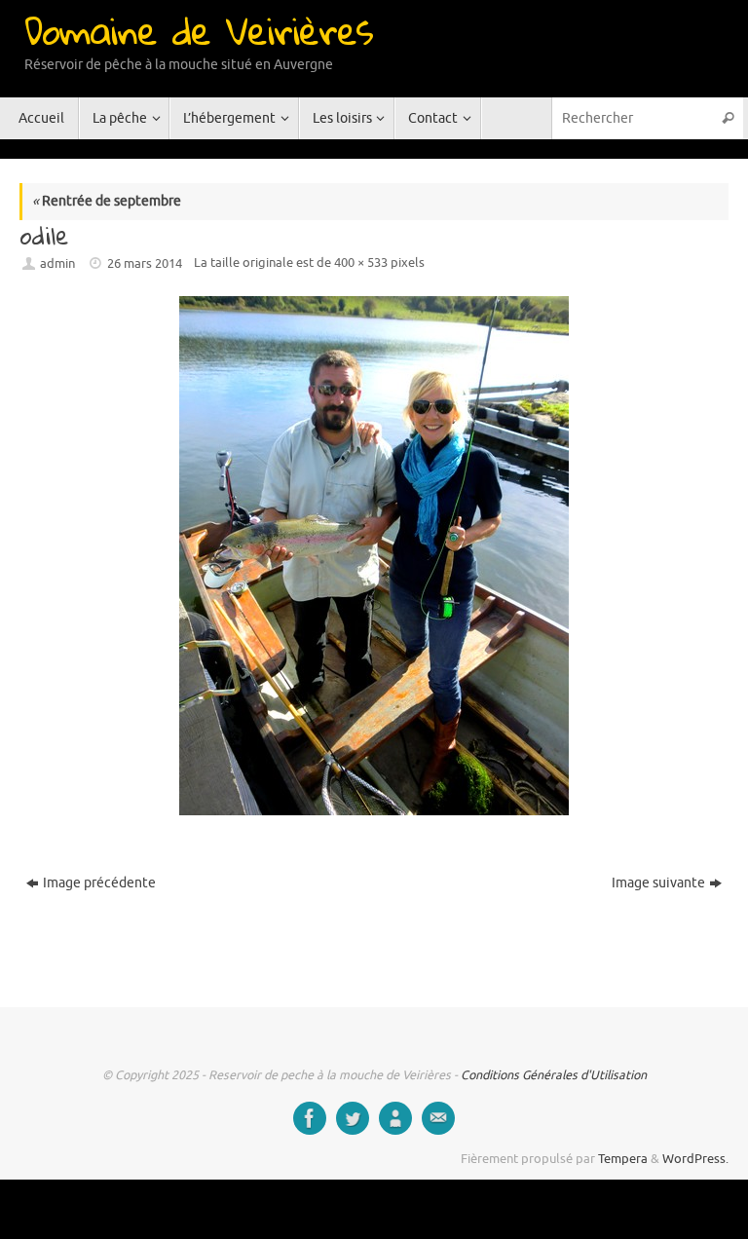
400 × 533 (361, 263)
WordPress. (695, 1159)
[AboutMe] (395, 1118)
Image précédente (99, 883)
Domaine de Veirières (198, 30)
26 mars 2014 (144, 264)
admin (57, 264)
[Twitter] (352, 1118)
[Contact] (438, 1118)
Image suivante (658, 883)
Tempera (623, 1159)
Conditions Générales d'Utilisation (554, 1075)
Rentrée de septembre (106, 201)
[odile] (374, 555)
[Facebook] (309, 1118)
